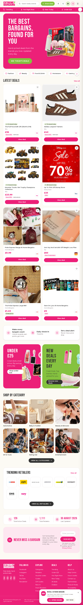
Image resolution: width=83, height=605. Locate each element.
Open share (57, 600)
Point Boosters (40, 588)
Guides (37, 579)
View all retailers (40, 504)
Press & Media (73, 585)
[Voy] (76, 254)
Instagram (23, 572)
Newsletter (23, 582)
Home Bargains (9, 249)
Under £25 (68, 9)
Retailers (38, 572)
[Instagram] (8, 578)
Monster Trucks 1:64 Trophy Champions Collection (20, 188)
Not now (69, 600)
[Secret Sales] (35, 482)
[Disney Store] (76, 194)
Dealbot (54, 585)
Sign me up (68, 539)
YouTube (22, 579)
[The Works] (59, 482)
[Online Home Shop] (12, 494)
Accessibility (72, 588)
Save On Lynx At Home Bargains (56, 306)
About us (71, 569)
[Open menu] (78, 4)
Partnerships (72, 582)
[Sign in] (58, 4)
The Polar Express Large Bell (15, 306)
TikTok (21, 576)
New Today (49, 9)
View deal (22, 139)
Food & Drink (40, 73)
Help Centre (72, 572)
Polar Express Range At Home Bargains (19, 247)
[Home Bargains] (37, 254)
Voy (45, 249)
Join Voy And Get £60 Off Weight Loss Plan (60, 247)
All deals (54, 582)
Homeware (57, 73)
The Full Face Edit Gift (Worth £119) (18, 127)
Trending (9, 9)
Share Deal (49, 4)
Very (6, 129)
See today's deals (20, 61)
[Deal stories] (68, 4)
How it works (72, 576)
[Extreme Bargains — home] (9, 3)
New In (38, 585)
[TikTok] (11, 578)
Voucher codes (40, 576)
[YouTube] (14, 578)
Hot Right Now (28, 9)
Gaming (71, 73)
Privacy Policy (66, 548)
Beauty (24, 73)
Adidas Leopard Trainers (53, 127)
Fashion (11, 73)
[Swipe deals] (73, 4)
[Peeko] (24, 482)
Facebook (22, 569)
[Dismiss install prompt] (78, 592)
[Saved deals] (63, 4)
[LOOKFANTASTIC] (47, 482)
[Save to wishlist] (37, 87)
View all (77, 81)
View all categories (40, 460)
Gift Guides (39, 582)
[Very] (37, 133)
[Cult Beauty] (71, 482)
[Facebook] (4, 578)
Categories (39, 569)
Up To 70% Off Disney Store (54, 187)
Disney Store (47, 189)
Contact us (71, 579)
